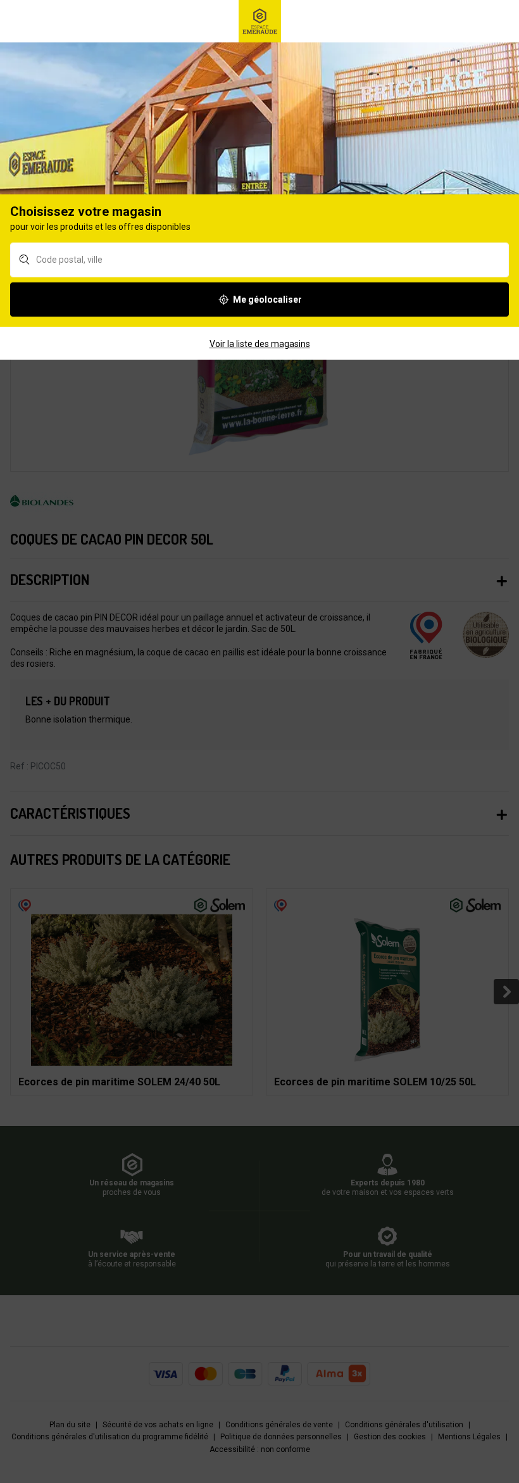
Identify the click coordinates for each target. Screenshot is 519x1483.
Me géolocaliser (267, 299)
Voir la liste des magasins (259, 344)
